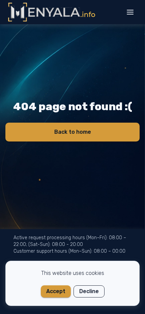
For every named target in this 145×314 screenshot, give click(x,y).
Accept (55, 291)
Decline (89, 291)
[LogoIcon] (51, 12)
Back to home (72, 132)
